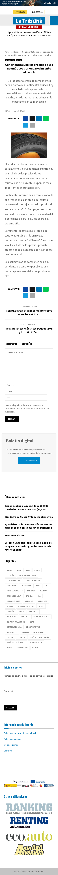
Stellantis (12, 632)
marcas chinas (13, 601)
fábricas (31, 591)
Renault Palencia (41, 616)
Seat (32, 622)
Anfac (9, 570)
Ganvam (43, 591)
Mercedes (42, 601)
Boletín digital (19, 440)
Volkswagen (36, 642)
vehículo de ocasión (39, 637)
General (18, 60)
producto (11, 616)
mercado (29, 601)
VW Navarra (22, 648)
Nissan (10, 606)
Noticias (16, 52)
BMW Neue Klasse (14, 535)
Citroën (10, 575)
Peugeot (33, 611)
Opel (41, 606)
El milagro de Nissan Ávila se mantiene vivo (29, 516)
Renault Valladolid (16, 622)
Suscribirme (31, 460)
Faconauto (26, 585)
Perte (21, 611)
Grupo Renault (14, 596)
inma (7, 110)
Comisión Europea (27, 575)
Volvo (9, 648)
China (37, 570)
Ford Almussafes (15, 591)
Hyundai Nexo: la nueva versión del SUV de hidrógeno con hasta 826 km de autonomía (29, 34)
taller (10, 637)
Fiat (38, 585)
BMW (28, 570)
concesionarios (32, 580)
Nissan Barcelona (26, 606)
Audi (19, 570)
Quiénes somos (11, 744)
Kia (39, 596)
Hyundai (29, 596)
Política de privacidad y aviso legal (20, 733)
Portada (8, 52)
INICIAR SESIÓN (37, 12)
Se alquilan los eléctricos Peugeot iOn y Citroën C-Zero (29, 330)
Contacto (8, 750)
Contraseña (9, 691)
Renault (25, 616)
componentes (13, 580)
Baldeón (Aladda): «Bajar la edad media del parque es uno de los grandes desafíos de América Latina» (28, 546)
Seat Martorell (14, 627)
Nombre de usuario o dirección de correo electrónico (28, 675)
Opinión (10, 611)
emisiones (11, 585)
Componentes (9, 60)
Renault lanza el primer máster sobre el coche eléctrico (29, 312)
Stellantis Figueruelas (33, 632)
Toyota (21, 637)
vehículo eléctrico (16, 642)
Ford (47, 585)
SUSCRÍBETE (20, 12)
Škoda (35, 648)
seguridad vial (33, 627)
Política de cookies (12, 739)
